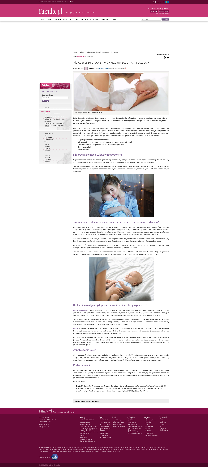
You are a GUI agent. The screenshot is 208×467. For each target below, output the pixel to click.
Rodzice (65, 19)
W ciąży (115, 19)
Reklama (131, 421)
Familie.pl (80, 56)
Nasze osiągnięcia (134, 432)
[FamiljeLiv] (167, 2)
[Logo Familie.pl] (50, 11)
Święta (147, 428)
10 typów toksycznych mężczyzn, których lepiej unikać (56, 116)
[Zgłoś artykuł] (125, 68)
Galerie (162, 424)
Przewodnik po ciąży (86, 421)
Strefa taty (104, 434)
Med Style (47, 161)
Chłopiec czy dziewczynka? (89, 428)
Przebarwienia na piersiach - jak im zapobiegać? (54, 120)
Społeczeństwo (118, 422)
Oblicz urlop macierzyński (88, 426)
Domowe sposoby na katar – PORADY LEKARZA (55, 126)
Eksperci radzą (105, 422)
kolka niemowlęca (92, 401)
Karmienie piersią (85, 19)
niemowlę (81, 401)
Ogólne (47, 135)
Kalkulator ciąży (85, 424)
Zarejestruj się (163, 11)
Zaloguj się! (154, 11)
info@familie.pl (44, 427)
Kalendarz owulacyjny (87, 419)
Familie (42, 19)
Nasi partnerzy (133, 430)
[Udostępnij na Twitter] (168, 58)
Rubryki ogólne (105, 424)
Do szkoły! (47, 157)
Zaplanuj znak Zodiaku (87, 441)
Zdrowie (95, 19)
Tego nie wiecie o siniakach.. (52, 113)
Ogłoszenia (104, 419)
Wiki (161, 426)
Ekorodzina (104, 421)
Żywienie (47, 150)
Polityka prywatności (135, 434)
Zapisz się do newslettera (162, 13)
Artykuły (47, 107)
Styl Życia (148, 432)
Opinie (115, 419)
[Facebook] (163, 2)
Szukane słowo (47, 95)
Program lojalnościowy (135, 426)
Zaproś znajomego (134, 428)
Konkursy (50, 19)
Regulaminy (132, 422)
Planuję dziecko (105, 19)
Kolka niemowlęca (80, 310)
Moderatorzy (132, 424)
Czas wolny (48, 159)
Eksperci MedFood (151, 435)
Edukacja (83, 435)
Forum (162, 419)
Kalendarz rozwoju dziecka (89, 432)
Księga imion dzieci (86, 430)
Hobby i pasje (117, 424)
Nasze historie (49, 133)
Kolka (75, 328)
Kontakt (131, 419)
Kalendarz (83, 437)
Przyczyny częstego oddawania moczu (55, 123)
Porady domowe (105, 437)
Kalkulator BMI (85, 434)
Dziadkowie (48, 146)
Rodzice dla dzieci (86, 439)
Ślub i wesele (48, 137)
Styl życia (58, 19)
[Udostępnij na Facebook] (165, 58)
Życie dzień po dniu (119, 421)
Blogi (161, 421)
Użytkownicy (104, 435)
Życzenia (163, 428)
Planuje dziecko (49, 139)
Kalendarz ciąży (85, 422)
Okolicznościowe (119, 426)
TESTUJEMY (74, 19)
